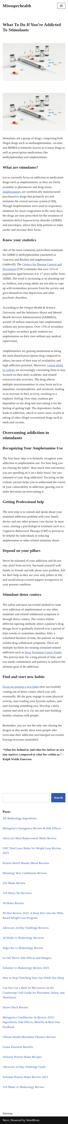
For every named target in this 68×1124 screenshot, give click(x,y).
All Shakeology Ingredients (20, 818)
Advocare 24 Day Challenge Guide (24, 1067)
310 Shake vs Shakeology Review (23, 1087)
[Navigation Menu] (61, 6)
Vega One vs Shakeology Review (23, 948)
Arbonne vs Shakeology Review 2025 (26, 968)
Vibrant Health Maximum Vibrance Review (29, 1037)
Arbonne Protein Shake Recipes (22, 1057)
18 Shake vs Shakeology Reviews (23, 937)
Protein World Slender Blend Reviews (26, 863)
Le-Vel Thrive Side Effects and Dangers (27, 958)
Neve (6, 1120)
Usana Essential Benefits (18, 1047)
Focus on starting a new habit (21, 686)
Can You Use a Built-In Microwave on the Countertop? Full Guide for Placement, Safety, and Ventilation (34, 992)
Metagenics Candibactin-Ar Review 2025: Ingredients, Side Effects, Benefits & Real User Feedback (31, 1022)
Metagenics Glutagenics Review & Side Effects (32, 828)
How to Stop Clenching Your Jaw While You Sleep (33, 978)
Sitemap (8, 1113)
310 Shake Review (14, 883)
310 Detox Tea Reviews (17, 893)
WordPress (32, 1120)
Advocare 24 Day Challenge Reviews (26, 927)
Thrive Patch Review (15, 1007)
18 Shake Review (13, 903)
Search (58, 797)
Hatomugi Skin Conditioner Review (25, 873)
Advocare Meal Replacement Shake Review (29, 838)
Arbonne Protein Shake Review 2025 (25, 1077)
